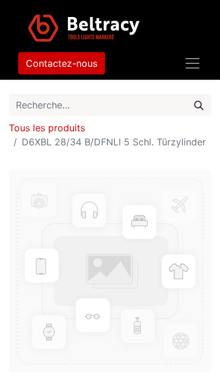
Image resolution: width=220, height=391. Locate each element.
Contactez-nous (61, 63)
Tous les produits (47, 128)
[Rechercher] (199, 105)
